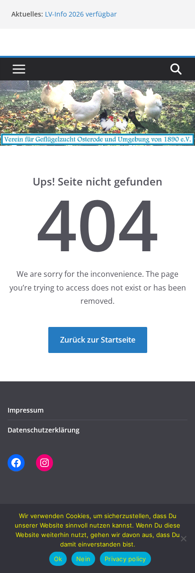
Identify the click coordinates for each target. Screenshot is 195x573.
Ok (58, 559)
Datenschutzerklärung (44, 429)
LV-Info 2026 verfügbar (81, 13)
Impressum (26, 410)
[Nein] (183, 538)
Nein (83, 559)
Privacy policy (125, 559)
